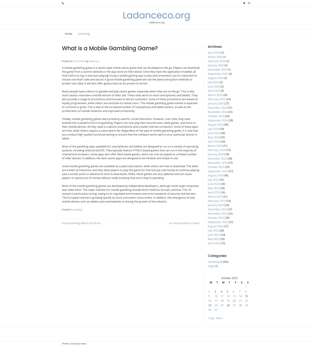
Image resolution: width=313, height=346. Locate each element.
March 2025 (215, 95)
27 (234, 305)
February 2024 (216, 150)
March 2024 (215, 146)
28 (240, 305)
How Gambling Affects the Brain (81, 223)
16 (209, 301)
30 (209, 310)
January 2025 (216, 103)
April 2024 (214, 141)
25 (222, 305)
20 (234, 301)
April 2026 (214, 52)
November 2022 (217, 213)
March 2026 (215, 57)
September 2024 (218, 120)
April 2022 (214, 243)
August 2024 (215, 124)
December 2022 (217, 209)
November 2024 (217, 112)
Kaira (83, 343)
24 (216, 305)
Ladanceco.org (156, 15)
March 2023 (215, 196)
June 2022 (214, 235)
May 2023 (214, 188)
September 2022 (218, 222)
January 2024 (216, 154)
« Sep (211, 318)
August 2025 (215, 78)
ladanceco (94, 61)
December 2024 (217, 107)
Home (68, 34)
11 (222, 296)
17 (216, 301)
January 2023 (216, 205)
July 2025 (213, 82)
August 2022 (215, 226)
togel (211, 266)
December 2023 (217, 158)
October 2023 (216, 167)
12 (228, 296)
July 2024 (213, 129)
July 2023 (213, 179)
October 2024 (216, 116)
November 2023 (217, 163)
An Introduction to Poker (184, 223)
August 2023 (215, 175)
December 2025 (217, 69)
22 (246, 301)
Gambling (84, 34)
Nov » (219, 318)
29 (246, 305)
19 (228, 301)
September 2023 (218, 171)
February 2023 (216, 201)
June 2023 (214, 184)
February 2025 (216, 99)
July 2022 (213, 230)
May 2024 (214, 137)
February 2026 (216, 61)
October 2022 (216, 218)
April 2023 (214, 192)
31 (216, 310)
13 (234, 296)
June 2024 (214, 133)
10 (216, 296)
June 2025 (214, 86)
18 (222, 301)
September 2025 (218, 74)
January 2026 (216, 65)
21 (240, 301)
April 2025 (214, 91)
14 (240, 296)
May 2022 (214, 239)
